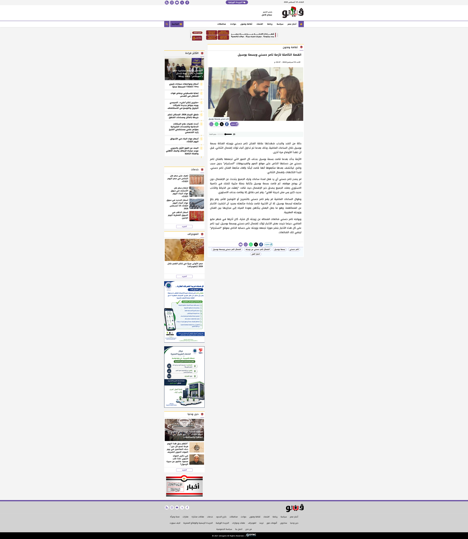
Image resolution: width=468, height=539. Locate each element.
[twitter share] (222, 124)
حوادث (233, 24)
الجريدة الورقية (235, 2)
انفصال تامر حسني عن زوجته (258, 249)
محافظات (221, 24)
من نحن (248, 529)
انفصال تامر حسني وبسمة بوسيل (227, 249)
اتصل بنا (238, 529)
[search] (167, 24)
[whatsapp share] (217, 124)
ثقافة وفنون (246, 24)
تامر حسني (294, 249)
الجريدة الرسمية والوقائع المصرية (198, 523)
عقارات (186, 517)
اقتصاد (259, 24)
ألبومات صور (272, 523)
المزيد (184, 226)
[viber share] (241, 244)
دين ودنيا (294, 523)
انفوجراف (252, 523)
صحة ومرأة (175, 517)
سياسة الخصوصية (224, 529)
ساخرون (283, 523)
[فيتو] (293, 13)
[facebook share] (227, 124)
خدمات (210, 517)
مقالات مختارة (198, 517)
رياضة (270, 24)
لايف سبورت (175, 523)
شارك (233, 124)
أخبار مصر (292, 24)
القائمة (176, 24)
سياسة (280, 24)
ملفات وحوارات (238, 523)
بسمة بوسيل (279, 249)
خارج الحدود (221, 517)
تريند (261, 523)
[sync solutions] (251, 536)
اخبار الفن (256, 254)
